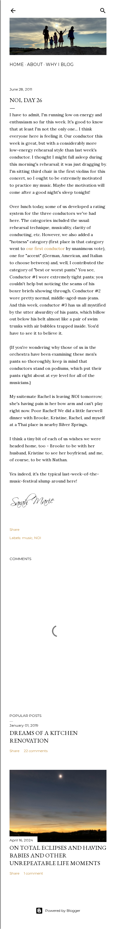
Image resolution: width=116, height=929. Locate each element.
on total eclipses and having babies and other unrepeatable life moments (58, 855)
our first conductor (45, 248)
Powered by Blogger (62, 910)
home (17, 64)
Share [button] (14, 529)
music (27, 538)
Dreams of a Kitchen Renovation (44, 736)
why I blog (59, 64)
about (35, 64)
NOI (37, 538)
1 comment (33, 873)
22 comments (36, 751)
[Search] (102, 9)
